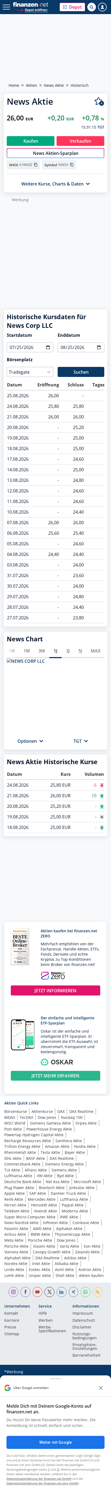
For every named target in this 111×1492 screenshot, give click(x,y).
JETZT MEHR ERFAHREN (55, 1076)
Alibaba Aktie (66, 1263)
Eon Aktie (92, 1246)
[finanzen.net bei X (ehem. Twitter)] (49, 1292)
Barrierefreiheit (86, 1355)
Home (14, 85)
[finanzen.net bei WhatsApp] (86, 1292)
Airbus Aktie (15, 1234)
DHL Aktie (13, 1158)
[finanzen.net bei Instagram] (14, 1292)
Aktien (31, 85)
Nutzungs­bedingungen (84, 1336)
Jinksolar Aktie (82, 1187)
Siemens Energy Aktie (64, 1164)
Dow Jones (47, 1117)
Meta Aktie (13, 1240)
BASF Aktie (35, 1158)
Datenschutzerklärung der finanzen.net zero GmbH (42, 1483)
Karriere (11, 1320)
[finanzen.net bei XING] (74, 1292)
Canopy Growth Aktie (52, 1251)
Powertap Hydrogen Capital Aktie (34, 1134)
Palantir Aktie (16, 1228)
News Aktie (54, 85)
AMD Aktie (42, 1228)
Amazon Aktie (57, 1146)
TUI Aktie (12, 1170)
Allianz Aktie (36, 1170)
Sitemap (11, 1334)
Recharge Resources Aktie (27, 1140)
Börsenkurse (15, 1111)
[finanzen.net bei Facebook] (25, 1292)
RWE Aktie (69, 1216)
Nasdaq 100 (71, 1117)
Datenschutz (83, 1320)
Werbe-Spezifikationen (52, 1329)
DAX (61, 1111)
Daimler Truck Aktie (68, 1193)
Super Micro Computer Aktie (30, 1216)
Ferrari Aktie (15, 1205)
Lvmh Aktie (14, 1275)
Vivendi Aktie (45, 1211)
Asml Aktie (64, 1269)
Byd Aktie (65, 1175)
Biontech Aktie (52, 1187)
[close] (101, 1388)
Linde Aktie (14, 1269)
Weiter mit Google (55, 1442)
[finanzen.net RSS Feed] (98, 1292)
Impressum (82, 1313)
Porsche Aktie (40, 1240)
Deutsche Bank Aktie (22, 1181)
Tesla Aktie (50, 1152)
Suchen (81, 372)
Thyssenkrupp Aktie (72, 1234)
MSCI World (14, 1123)
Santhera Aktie (69, 1140)
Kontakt (11, 1313)
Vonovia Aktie (16, 1251)
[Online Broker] (31, 9)
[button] (72, 7)
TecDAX (26, 1117)
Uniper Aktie (40, 1275)
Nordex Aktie (15, 1263)
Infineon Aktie (55, 1222)
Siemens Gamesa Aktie (50, 1123)
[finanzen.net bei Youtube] (38, 1292)
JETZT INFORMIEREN (55, 991)
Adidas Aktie (75, 1257)
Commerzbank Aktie (22, 1164)
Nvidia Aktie (85, 1146)
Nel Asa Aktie (58, 1181)
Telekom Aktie (16, 1211)
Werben (46, 1320)
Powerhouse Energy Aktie (49, 1129)
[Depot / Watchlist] (99, 102)
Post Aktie (13, 1129)
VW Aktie (45, 1175)
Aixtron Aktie (89, 1269)
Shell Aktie (65, 1275)
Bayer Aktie (75, 1152)
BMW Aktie (40, 1234)
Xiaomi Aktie (44, 1246)
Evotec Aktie (39, 1269)
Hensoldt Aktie (44, 1205)
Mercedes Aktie (42, 1199)
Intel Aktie (41, 1263)
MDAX (9, 1117)
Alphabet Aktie (69, 1228)
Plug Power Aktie (19, 1187)
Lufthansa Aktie (18, 1175)
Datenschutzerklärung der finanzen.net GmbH (38, 1479)
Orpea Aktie (86, 1123)
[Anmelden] (102, 7)
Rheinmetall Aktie (20, 1152)
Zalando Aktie (87, 1251)
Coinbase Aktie (85, 1222)
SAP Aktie (37, 1193)
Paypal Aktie (73, 1205)
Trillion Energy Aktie (22, 1146)
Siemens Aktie (64, 1170)
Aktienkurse (42, 1111)
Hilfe (43, 1313)
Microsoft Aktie (87, 1181)
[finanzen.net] (30, 4)
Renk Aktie (13, 1199)
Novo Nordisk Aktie (21, 1222)
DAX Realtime (81, 1111)
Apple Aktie (14, 1193)
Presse (10, 1327)
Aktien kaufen (91, 1275)
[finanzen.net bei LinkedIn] (62, 1292)
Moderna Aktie (75, 1211)
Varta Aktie (69, 1246)
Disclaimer (82, 1327)
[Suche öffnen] (91, 7)
